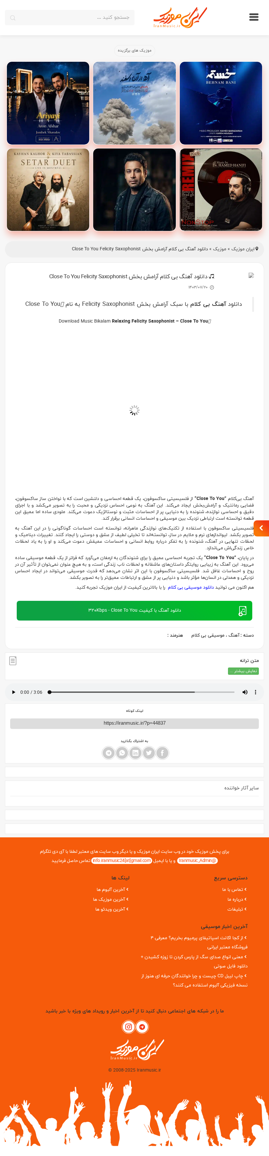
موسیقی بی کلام (207, 635)
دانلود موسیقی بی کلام (190, 587)
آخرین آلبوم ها (110, 890)
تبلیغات (235, 909)
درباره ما (235, 899)
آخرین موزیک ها (109, 899)
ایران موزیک (243, 249)
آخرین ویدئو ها (110, 909)
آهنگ (233, 635)
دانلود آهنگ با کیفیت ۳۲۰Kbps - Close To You (134, 610)
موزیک (219, 249)
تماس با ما (232, 890)
